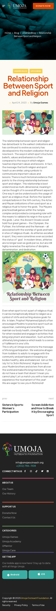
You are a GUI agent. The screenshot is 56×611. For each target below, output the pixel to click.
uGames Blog (20, 71)
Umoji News (36, 71)
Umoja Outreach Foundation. (35, 598)
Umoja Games (40, 102)
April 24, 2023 (19, 102)
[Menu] (3, 6)
